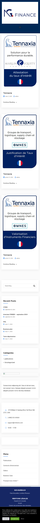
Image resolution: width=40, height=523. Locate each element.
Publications (7, 460)
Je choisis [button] (5, 518)
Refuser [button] (22, 518)
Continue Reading (9, 102)
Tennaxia (7, 93)
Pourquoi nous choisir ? (10, 481)
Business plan (7, 329)
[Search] (33, 286)
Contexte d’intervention (11, 465)
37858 (5, 307)
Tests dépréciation (9, 336)
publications (9, 359)
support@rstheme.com (15, 423)
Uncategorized (10, 362)
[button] (20, 27)
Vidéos (5, 471)
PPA (4, 322)
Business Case (8, 476)
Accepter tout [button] (14, 518)
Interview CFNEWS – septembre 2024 (15, 314)
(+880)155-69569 (13, 418)
